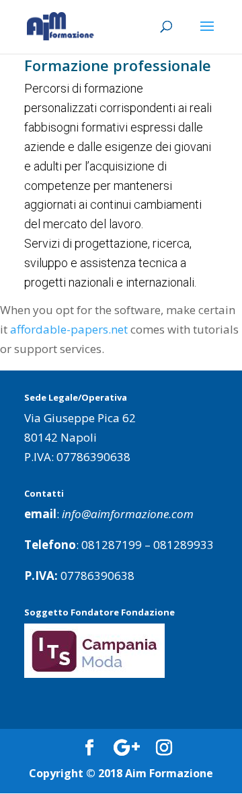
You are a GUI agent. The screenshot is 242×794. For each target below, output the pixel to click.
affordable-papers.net (69, 329)
